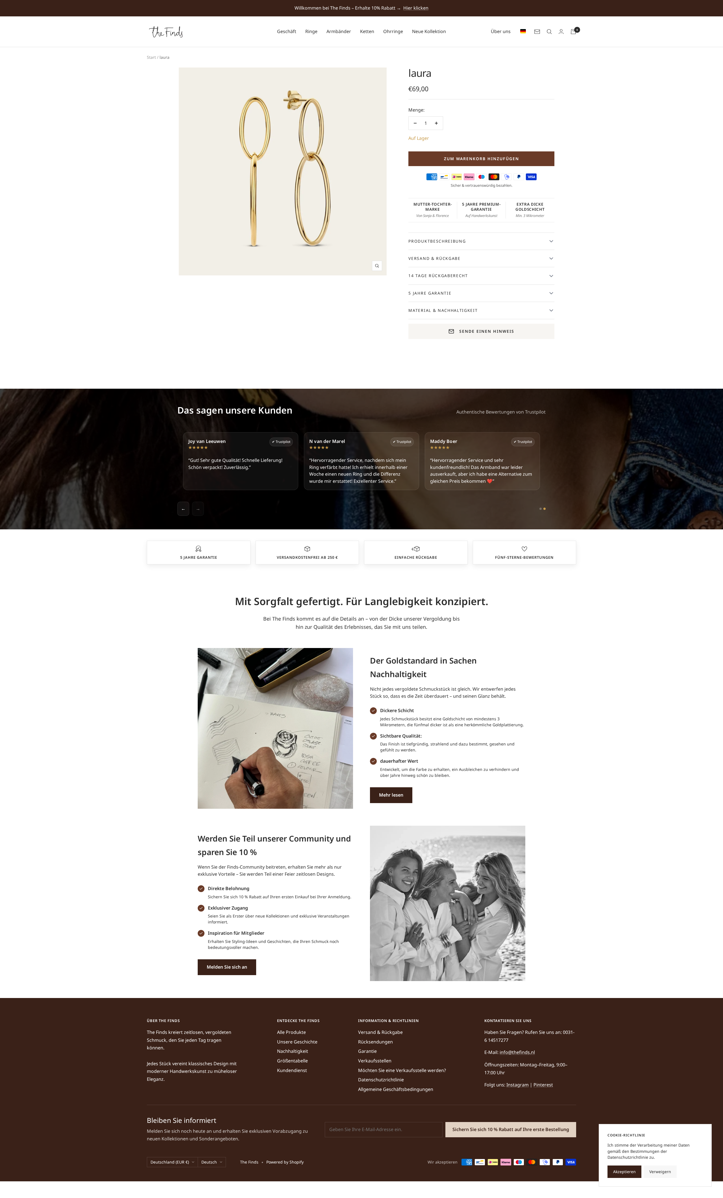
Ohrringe (393, 31)
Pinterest (543, 1085)
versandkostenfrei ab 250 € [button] (307, 557)
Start (151, 57)
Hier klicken (415, 8)
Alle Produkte (291, 1032)
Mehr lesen (391, 795)
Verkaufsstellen (374, 1061)
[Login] (561, 31)
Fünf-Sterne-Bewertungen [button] (524, 557)
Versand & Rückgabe (380, 1032)
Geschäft (286, 31)
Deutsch (209, 1162)
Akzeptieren (624, 1171)
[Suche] (549, 31)
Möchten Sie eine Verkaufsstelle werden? (402, 1070)
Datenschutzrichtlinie (381, 1080)
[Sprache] (521, 32)
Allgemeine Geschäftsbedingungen (395, 1089)
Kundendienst (292, 1070)
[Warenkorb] (573, 31)
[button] (198, 548)
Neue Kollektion (429, 31)
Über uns (501, 31)
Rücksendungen (375, 1042)
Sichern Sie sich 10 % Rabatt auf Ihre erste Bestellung (510, 1129)
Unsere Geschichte (297, 1042)
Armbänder (338, 31)
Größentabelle (292, 1061)
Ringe (311, 31)
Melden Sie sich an (227, 967)
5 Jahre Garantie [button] (198, 557)
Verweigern (660, 1171)
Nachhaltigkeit (292, 1051)
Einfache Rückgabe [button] (416, 557)
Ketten (367, 31)
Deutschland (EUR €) (170, 1162)
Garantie (367, 1051)
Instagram (517, 1085)
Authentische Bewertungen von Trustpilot (501, 412)
